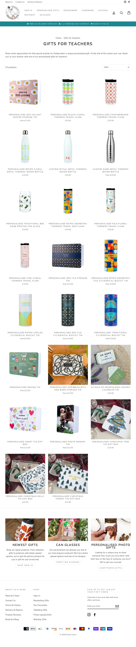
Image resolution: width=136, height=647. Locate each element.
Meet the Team (12, 595)
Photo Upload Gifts (43, 614)
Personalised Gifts (48, 10)
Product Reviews (13, 614)
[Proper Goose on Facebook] (129, 2)
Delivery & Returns (35, 2)
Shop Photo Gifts (111, 568)
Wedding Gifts (40, 610)
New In (28, 10)
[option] (68, 24)
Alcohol (103, 10)
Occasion (45, 15)
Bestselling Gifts (41, 600)
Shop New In (25, 565)
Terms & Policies (13, 605)
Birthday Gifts (40, 619)
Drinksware (70, 10)
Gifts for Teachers (72, 38)
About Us (9, 2)
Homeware (88, 10)
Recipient (30, 15)
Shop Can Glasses (68, 562)
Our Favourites (40, 605)
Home (58, 38)
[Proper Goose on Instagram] (125, 2)
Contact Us (20, 2)
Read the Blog (12, 619)
